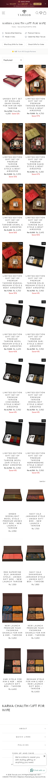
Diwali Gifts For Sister (36, 44)
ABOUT (23, 728)
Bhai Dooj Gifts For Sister (13, 44)
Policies (23, 745)
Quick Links (23, 737)
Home (14, 27)
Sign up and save (23, 753)
